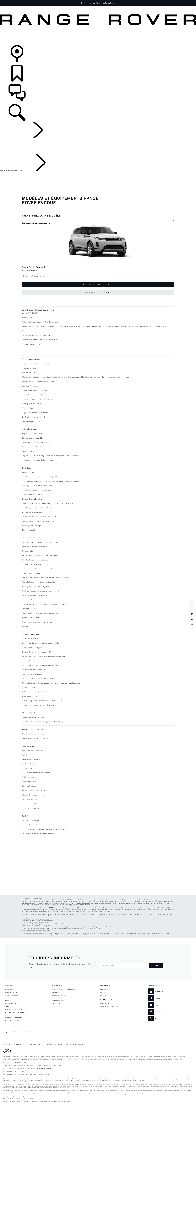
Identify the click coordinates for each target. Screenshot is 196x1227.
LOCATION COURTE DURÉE (13, 1018)
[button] (98, 7)
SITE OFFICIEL (104, 1004)
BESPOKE (7, 1001)
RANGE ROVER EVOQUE (12, 998)
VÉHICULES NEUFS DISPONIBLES (15, 1012)
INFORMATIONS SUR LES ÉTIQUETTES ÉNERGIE (17, 1071)
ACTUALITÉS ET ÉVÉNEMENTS (109, 1006)
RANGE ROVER (9, 989)
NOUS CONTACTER (48, 1044)
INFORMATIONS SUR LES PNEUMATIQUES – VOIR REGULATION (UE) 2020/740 (26, 1074)
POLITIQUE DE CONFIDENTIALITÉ (66, 1044)
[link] (98, 35)
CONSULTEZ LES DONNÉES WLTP (32, 898)
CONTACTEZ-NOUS (58, 1001)
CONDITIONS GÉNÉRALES (31, 1044)
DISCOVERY (104, 995)
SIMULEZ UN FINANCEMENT (14, 1009)
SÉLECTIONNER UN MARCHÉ (12, 1044)
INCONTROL (56, 992)
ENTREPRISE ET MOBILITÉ (13, 1020)
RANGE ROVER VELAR (11, 995)
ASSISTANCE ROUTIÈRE (59, 995)
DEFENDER (103, 992)
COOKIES (81, 1044)
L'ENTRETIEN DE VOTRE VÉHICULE (63, 998)
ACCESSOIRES (56, 1003)
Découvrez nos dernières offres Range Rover (98, 3)
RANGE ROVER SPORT (11, 992)
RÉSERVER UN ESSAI (11, 1003)
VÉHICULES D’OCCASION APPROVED (16, 1015)
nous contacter (126, 1059)
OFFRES (7, 1006)
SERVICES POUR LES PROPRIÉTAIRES (64, 989)
